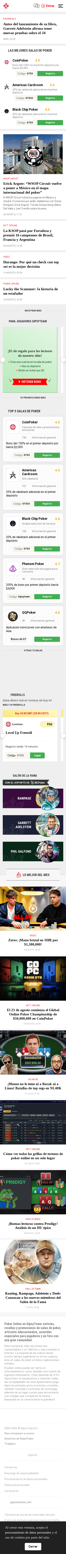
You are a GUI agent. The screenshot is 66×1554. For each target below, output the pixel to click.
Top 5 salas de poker (24, 411)
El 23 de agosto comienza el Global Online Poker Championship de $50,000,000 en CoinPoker (33, 1014)
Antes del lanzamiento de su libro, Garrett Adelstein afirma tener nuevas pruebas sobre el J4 (30, 28)
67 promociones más (33, 397)
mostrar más (33, 310)
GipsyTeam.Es (29, 1428)
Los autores (11, 1490)
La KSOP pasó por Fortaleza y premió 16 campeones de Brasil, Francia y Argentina (28, 235)
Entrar (50, 6)
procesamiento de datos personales (28, 1532)
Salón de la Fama (25, 775)
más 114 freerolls (14, 705)
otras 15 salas (33, 650)
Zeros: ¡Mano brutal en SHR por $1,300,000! (33, 942)
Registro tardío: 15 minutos (22, 746)
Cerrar (33, 1546)
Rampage (24, 798)
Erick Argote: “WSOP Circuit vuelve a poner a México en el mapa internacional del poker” (32, 187)
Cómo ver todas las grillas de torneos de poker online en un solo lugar (33, 1156)
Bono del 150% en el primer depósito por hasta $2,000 (35, 67)
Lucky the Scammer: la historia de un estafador (30, 291)
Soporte (32, 1455)
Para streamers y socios (19, 1433)
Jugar (37, 755)
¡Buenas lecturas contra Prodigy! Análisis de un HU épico (33, 1226)
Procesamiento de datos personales (25, 1479)
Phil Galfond (21, 851)
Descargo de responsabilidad (21, 1473)
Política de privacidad (16, 1485)
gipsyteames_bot (21, 1502)
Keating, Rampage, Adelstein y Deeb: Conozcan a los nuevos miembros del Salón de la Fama (33, 1297)
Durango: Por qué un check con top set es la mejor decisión (31, 264)
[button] (63, 359)
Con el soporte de (17, 782)
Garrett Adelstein (23, 825)
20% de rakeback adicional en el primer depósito (35, 91)
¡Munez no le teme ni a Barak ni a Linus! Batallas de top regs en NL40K (33, 1086)
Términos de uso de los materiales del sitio (29, 1514)
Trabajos (10, 1443)
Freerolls (18, 695)
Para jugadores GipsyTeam (28, 321)
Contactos (10, 1467)
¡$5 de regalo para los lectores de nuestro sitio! (30, 353)
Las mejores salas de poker (30, 50)
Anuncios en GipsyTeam (18, 1438)
